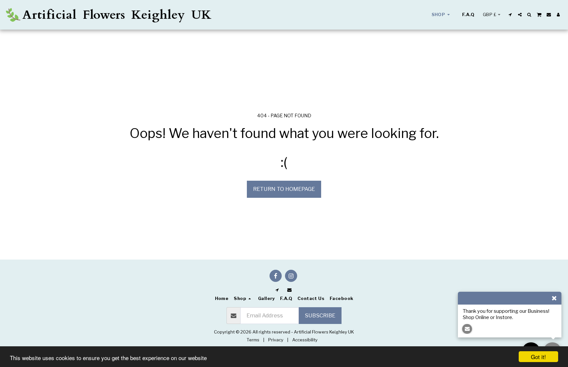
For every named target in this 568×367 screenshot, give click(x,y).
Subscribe (320, 315)
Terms (253, 339)
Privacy (275, 339)
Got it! (538, 357)
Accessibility (305, 339)
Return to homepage (284, 189)
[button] (510, 14)
